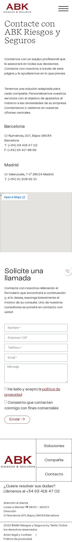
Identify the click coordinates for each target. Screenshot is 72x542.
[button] (54, 446)
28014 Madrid (43, 174)
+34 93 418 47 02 (43, 491)
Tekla (53, 525)
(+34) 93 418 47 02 (23, 145)
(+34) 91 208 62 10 (22, 179)
